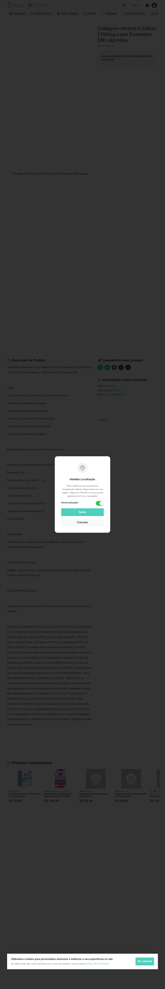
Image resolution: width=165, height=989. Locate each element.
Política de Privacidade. (97, 963)
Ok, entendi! (144, 961)
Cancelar (82, 522)
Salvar (82, 512)
